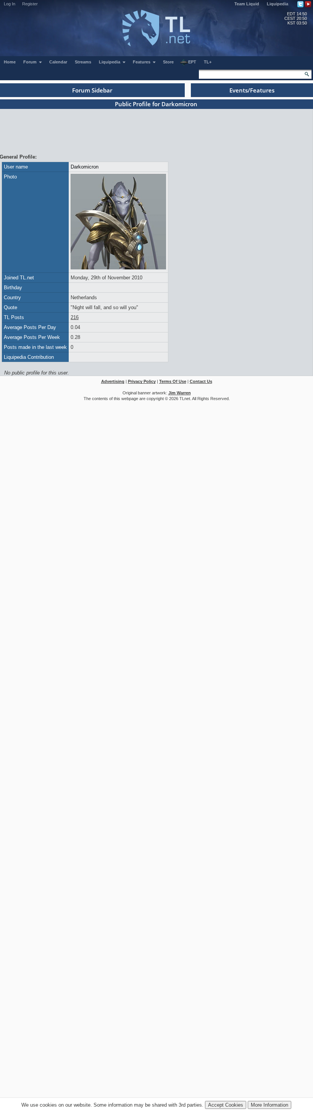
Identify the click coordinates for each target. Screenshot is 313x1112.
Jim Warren (179, 393)
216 (75, 317)
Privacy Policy (142, 381)
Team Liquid (246, 4)
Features (142, 62)
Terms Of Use (172, 381)
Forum (30, 62)
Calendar (58, 62)
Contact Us (201, 381)
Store (168, 62)
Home (10, 62)
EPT (192, 62)
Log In (9, 4)
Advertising (112, 381)
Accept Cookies (225, 1105)
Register (30, 4)
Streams (83, 62)
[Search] (307, 74)
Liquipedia (277, 4)
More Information (269, 1105)
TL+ (207, 62)
